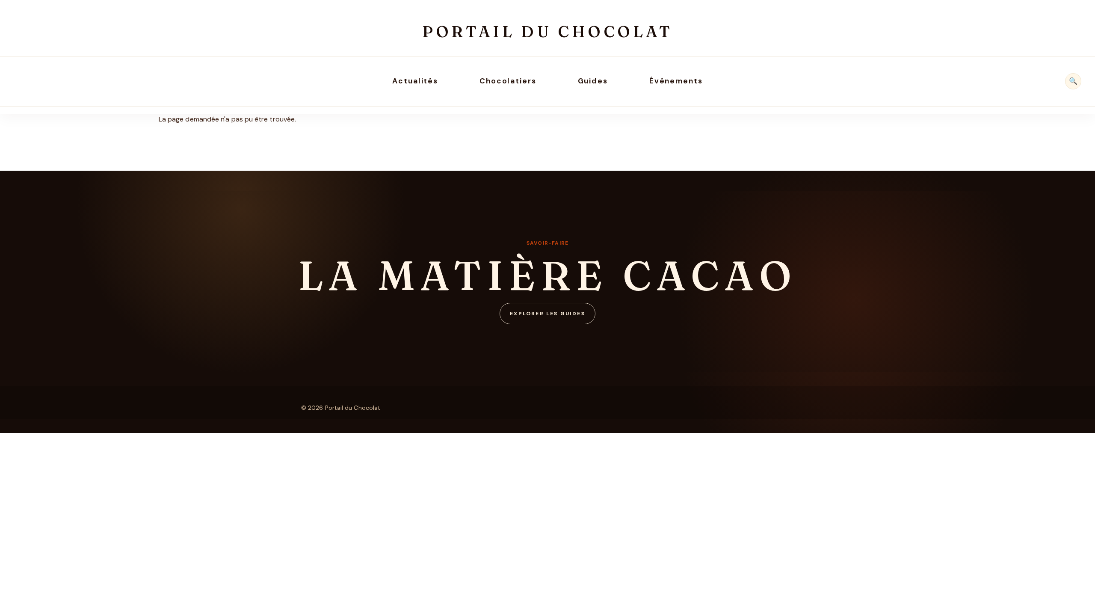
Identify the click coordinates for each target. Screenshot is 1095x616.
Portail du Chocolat (547, 31)
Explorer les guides (547, 313)
